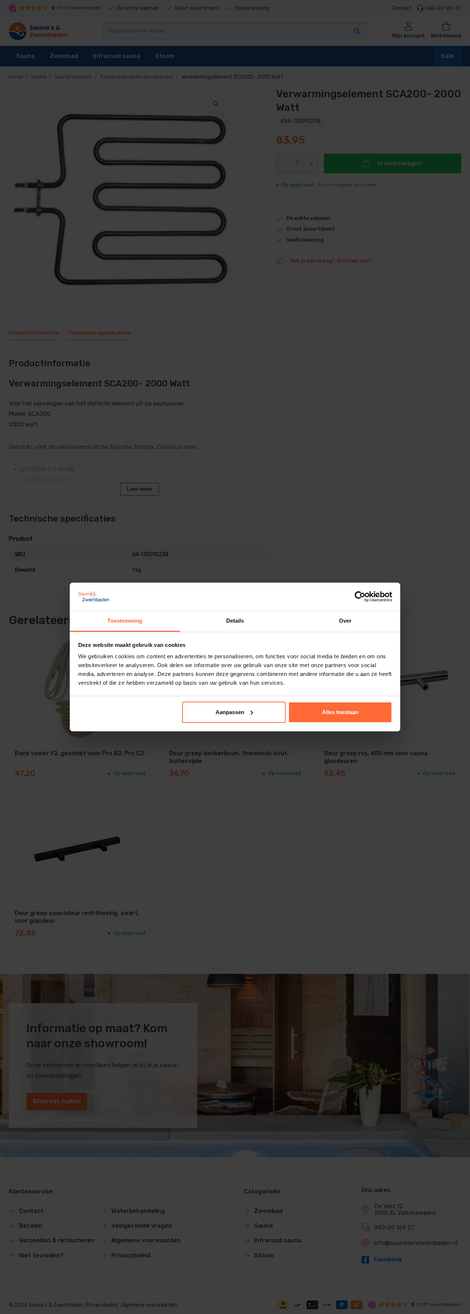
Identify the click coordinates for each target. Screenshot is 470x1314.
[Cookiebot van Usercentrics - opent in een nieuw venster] (360, 596)
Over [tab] (345, 621)
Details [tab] (235, 621)
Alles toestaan (340, 712)
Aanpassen (230, 712)
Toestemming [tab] (124, 621)
